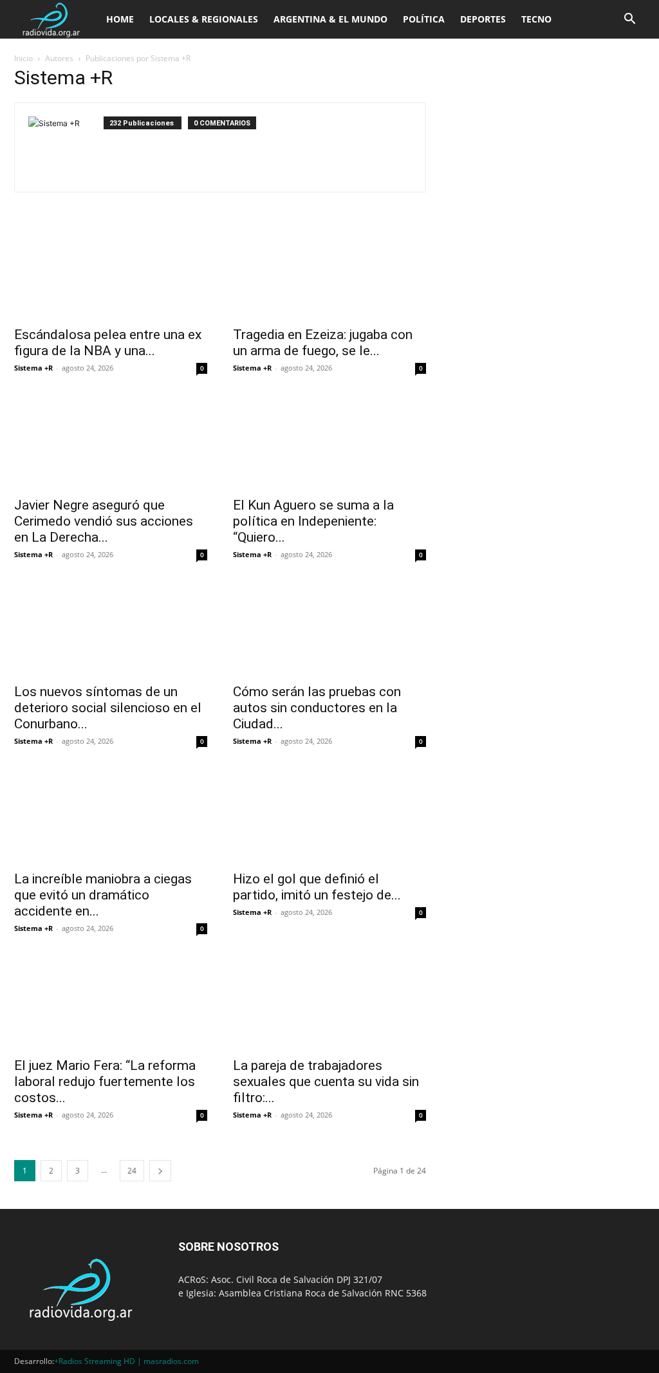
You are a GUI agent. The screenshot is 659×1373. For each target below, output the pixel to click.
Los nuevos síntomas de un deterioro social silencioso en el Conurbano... (107, 708)
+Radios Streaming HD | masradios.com (126, 1361)
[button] (629, 20)
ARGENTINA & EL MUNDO (330, 19)
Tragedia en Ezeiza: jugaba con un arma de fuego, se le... (323, 342)
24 (131, 1170)
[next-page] (160, 1170)
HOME (120, 19)
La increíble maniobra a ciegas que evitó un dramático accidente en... (103, 895)
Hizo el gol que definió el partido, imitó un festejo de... (317, 887)
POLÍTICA (424, 19)
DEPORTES (483, 19)
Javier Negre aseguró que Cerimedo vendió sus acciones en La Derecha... (103, 521)
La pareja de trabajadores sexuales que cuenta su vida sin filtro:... (326, 1081)
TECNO (536, 19)
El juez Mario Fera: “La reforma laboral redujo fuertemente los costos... (105, 1081)
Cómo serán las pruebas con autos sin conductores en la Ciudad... (317, 708)
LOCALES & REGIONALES (203, 19)
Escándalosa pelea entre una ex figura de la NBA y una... (107, 342)
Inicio (23, 58)
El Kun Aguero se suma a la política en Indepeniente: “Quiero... (313, 521)
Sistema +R (33, 368)
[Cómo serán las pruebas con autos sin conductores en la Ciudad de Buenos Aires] (329, 628)
